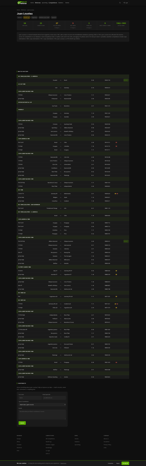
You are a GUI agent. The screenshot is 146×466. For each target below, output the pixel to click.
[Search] (120, 2)
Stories (67, 2)
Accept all (125, 463)
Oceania (19, 444)
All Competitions (50, 439)
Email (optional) (46, 394)
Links (105, 447)
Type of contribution (24, 401)
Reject (118, 463)
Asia (18, 450)
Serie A (48, 453)
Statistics (60, 2)
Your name (21, 394)
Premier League (50, 444)
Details (20, 408)
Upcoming (44, 2)
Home (32, 2)
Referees (38, 3)
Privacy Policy (107, 444)
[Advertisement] (73, 54)
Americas (19, 447)
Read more (63, 463)
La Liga (48, 450)
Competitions (53, 3)
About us (106, 439)
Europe (19, 439)
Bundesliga (49, 447)
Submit (22, 423)
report (126, 80)
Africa (18, 441)
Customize (110, 463)
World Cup (48, 441)
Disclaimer (106, 441)
